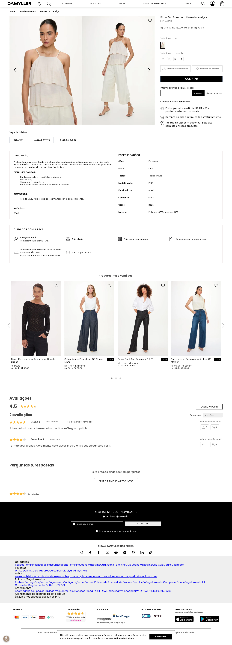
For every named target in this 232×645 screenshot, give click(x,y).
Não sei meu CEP (214, 93)
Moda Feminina (28, 11)
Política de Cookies (124, 638)
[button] (162, 45)
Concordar (160, 636)
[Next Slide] (149, 70)
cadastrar (143, 524)
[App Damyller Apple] (184, 619)
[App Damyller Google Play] (209, 619)
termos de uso (129, 531)
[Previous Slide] (15, 70)
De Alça (55, 11)
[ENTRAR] (213, 3)
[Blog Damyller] (150, 552)
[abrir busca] (49, 4)
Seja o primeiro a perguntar (116, 481)
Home (12, 11)
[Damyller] (19, 3)
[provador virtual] (175, 68)
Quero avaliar (209, 406)
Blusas (43, 11)
